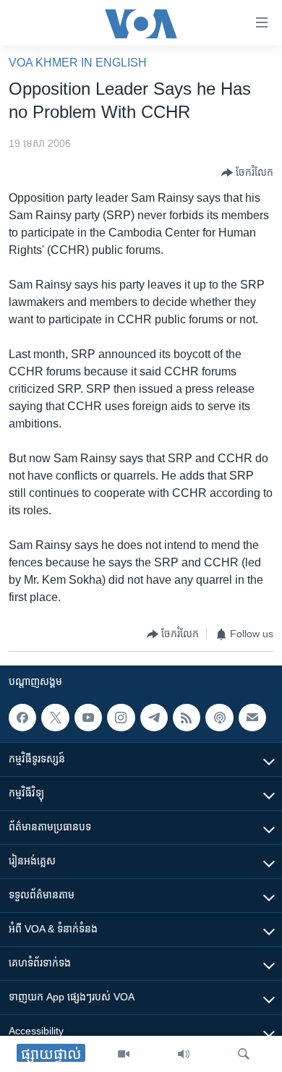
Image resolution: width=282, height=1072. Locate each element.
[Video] (123, 1054)
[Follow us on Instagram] (120, 717)
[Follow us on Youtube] (88, 717)
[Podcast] (219, 717)
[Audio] (183, 1054)
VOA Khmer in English (78, 62)
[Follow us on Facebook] (22, 717)
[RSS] (186, 717)
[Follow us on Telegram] (154, 717)
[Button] (247, 173)
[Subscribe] (252, 717)
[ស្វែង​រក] (243, 1054)
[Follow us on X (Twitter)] (55, 717)
